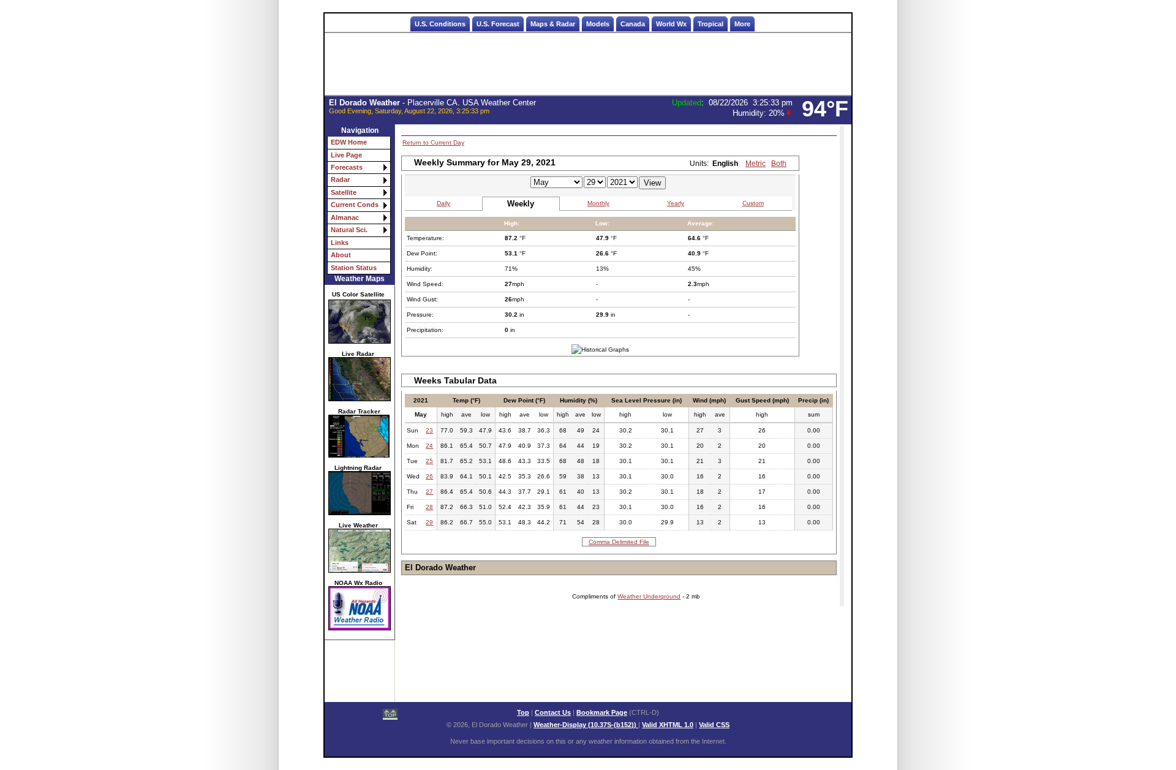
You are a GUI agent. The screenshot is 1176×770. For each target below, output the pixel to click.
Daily (443, 203)
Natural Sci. (349, 229)
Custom (753, 203)
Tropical (710, 24)
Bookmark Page (601, 712)
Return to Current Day (433, 142)
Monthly (598, 203)
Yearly (675, 203)
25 (429, 461)
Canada (632, 24)
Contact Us (553, 712)
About (341, 255)
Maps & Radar (552, 24)
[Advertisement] (588, 64)
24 (429, 445)
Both (778, 163)
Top (523, 712)
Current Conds (355, 204)
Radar (340, 179)
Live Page (346, 155)
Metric (755, 163)
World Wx (671, 24)
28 (429, 507)
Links (340, 242)
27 (429, 491)
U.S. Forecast (498, 24)
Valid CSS (714, 724)
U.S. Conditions (440, 24)
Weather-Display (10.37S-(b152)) (585, 724)
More (742, 24)
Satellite (343, 192)
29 (429, 522)
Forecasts (347, 167)
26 (429, 476)
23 (429, 430)
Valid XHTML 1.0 (667, 724)
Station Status (354, 267)
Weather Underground (648, 596)
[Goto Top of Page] (390, 715)
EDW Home (349, 142)
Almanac (345, 217)
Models (597, 24)
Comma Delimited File (619, 541)
